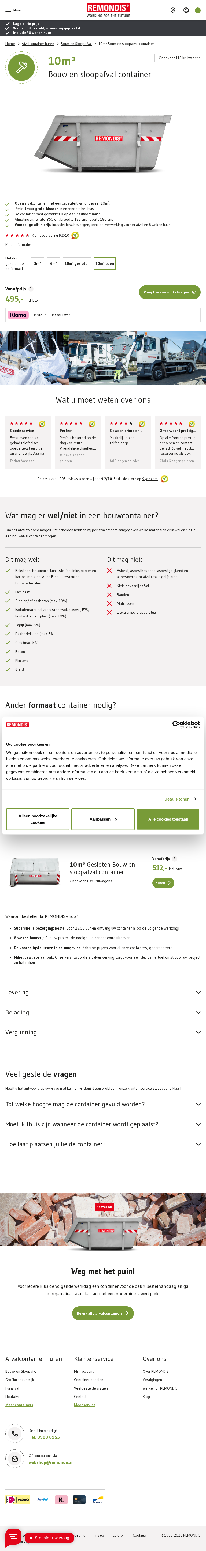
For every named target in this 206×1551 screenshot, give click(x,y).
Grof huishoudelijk (19, 1379)
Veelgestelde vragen (91, 1388)
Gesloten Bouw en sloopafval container (102, 868)
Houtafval (12, 1396)
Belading (17, 1012)
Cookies (139, 1535)
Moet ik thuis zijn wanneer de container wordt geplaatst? (81, 1124)
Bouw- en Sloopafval (21, 1371)
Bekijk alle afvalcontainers (99, 1313)
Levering (17, 992)
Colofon (118, 1535)
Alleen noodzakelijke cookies (38, 819)
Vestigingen (152, 1379)
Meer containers (19, 1404)
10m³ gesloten (77, 263)
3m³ (37, 263)
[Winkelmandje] (198, 10)
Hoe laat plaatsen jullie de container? (55, 1144)
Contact (80, 1396)
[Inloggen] (186, 10)
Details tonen (176, 799)
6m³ (53, 263)
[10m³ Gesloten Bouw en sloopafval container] (35, 872)
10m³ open (104, 263)
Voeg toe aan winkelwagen (166, 292)
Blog (146, 1396)
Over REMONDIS (156, 1371)
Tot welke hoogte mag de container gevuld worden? (75, 1104)
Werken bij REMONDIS (160, 1388)
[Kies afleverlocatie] (172, 10)
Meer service (84, 1404)
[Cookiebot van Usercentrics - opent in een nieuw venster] (176, 724)
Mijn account (84, 1371)
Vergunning (21, 1032)
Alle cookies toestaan (168, 819)
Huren (160, 883)
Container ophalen (88, 1379)
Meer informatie (18, 244)
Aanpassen (100, 819)
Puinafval (12, 1388)
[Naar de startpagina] (127, 10)
